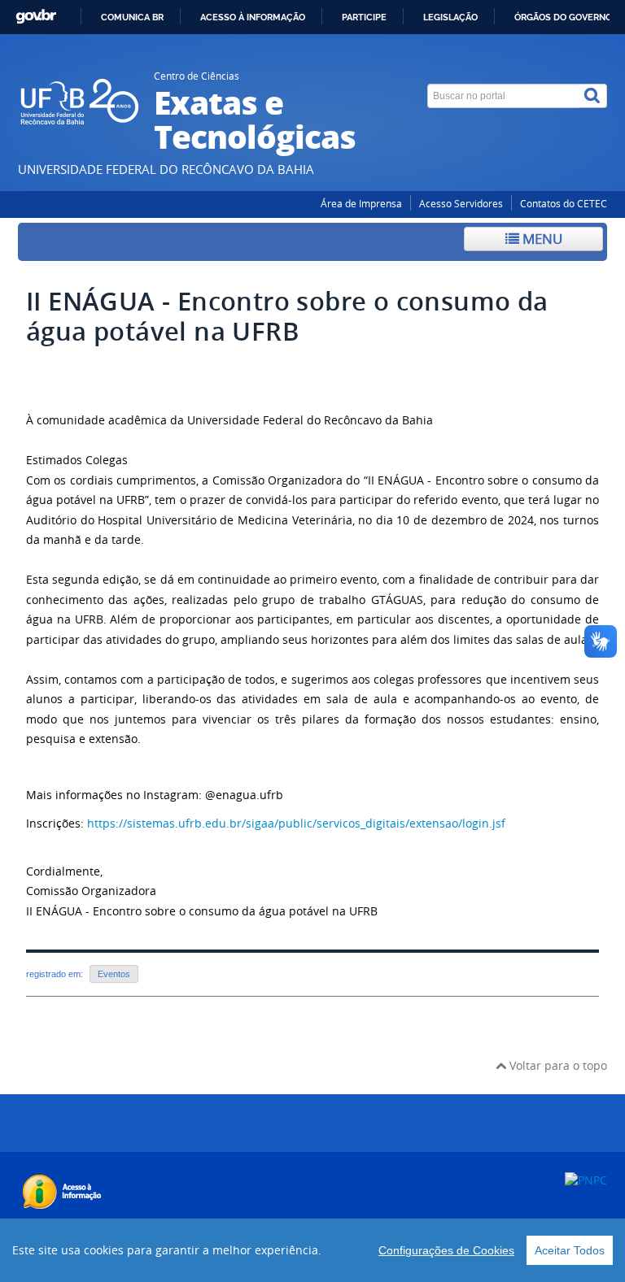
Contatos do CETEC (563, 204)
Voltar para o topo (556, 1065)
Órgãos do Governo (563, 17)
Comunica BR (132, 17)
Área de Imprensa (361, 204)
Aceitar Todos (570, 1250)
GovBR (35, 16)
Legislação (450, 17)
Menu (540, 238)
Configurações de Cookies (446, 1250)
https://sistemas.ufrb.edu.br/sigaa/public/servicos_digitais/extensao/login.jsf (296, 823)
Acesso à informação (252, 17)
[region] (312, 1250)
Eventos (114, 974)
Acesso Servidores (461, 204)
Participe (364, 17)
